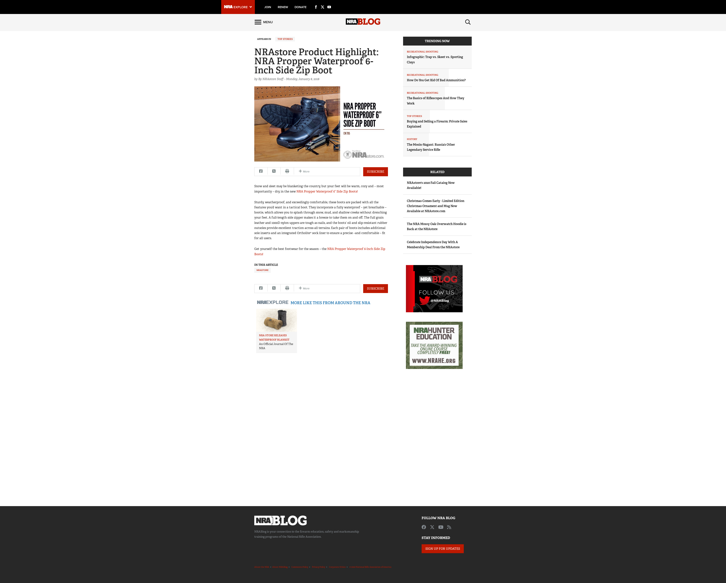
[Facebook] (316, 3)
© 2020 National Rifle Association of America (370, 567)
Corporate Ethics (337, 567)
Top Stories (285, 39)
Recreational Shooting (422, 51)
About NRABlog (280, 567)
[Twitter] (322, 3)
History (412, 139)
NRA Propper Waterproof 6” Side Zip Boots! (327, 191)
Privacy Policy (318, 567)
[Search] (468, 22)
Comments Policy (299, 567)
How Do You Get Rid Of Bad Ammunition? (436, 80)
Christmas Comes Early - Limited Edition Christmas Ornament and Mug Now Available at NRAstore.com (435, 206)
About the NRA (261, 567)
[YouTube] (329, 3)
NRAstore (262, 270)
